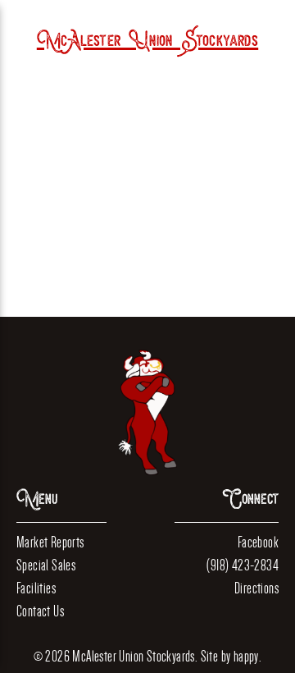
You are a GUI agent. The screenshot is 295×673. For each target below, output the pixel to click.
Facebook (258, 542)
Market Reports (50, 542)
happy (246, 656)
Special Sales (45, 565)
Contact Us (40, 611)
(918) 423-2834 (242, 565)
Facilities (36, 588)
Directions (256, 588)
